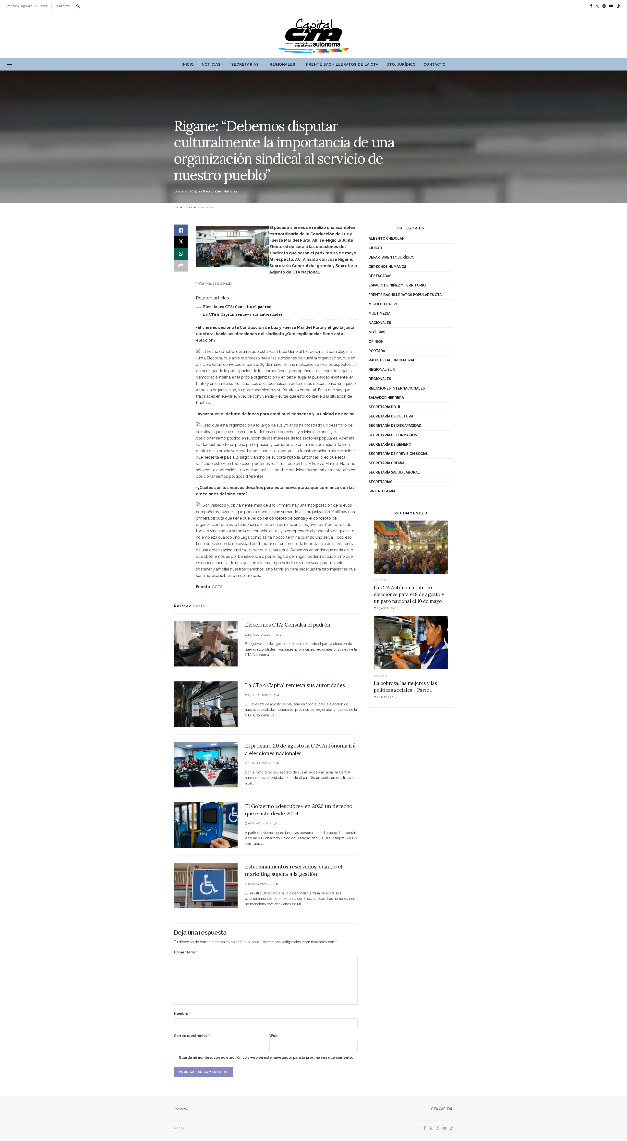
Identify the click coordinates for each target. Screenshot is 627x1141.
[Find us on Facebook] (591, 6)
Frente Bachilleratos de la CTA (342, 64)
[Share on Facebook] (181, 230)
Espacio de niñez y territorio (397, 285)
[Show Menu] (9, 64)
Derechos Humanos (387, 267)
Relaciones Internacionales (397, 388)
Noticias (211, 64)
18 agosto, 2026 (258, 634)
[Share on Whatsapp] (181, 254)
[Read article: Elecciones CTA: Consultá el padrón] (206, 643)
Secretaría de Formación (393, 435)
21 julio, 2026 (257, 763)
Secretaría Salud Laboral (394, 472)
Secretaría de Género (390, 444)
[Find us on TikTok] (618, 6)
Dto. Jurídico (401, 64)
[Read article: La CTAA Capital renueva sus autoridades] (206, 704)
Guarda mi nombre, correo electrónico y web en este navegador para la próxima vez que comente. (266, 1057)
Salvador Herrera (386, 398)
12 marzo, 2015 (185, 191)
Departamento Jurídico (391, 257)
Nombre (183, 1013)
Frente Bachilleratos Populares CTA (405, 295)
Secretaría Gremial (388, 463)
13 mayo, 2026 (256, 884)
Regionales (282, 64)
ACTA (217, 586)
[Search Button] (78, 6)
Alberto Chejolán (387, 238)
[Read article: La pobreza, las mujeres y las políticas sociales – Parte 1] (411, 642)
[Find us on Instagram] (604, 6)
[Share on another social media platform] (181, 266)
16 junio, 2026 (257, 823)
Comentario (186, 952)
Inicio (187, 64)
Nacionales (212, 191)
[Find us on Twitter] (597, 6)
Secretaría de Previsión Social (398, 454)
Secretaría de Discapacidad (395, 426)
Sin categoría (382, 491)
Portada (377, 351)
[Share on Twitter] (181, 242)
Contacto (62, 6)
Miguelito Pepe (383, 304)
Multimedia (379, 313)
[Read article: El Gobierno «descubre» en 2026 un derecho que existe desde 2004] (206, 825)
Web (273, 1036)
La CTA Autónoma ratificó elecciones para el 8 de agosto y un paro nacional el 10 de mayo (409, 594)
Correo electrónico (192, 1035)
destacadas (380, 276)
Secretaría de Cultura (391, 416)
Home (178, 207)
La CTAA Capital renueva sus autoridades (243, 314)
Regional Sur (382, 369)
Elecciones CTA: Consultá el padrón (237, 306)
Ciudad (375, 248)
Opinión (376, 342)
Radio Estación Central (392, 360)
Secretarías (245, 64)
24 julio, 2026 (257, 695)
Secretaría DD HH (385, 407)
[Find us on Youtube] (611, 6)
